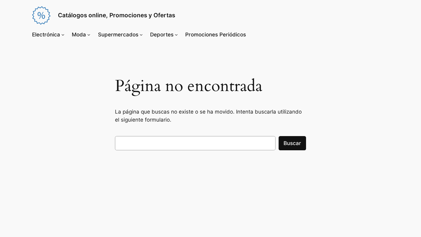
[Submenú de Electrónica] (62, 34)
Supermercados (118, 34)
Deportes (162, 34)
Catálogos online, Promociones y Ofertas (116, 15)
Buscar (292, 143)
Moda (79, 34)
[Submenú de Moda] (88, 34)
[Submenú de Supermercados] (141, 34)
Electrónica (46, 34)
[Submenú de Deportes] (176, 34)
